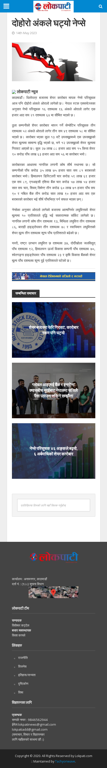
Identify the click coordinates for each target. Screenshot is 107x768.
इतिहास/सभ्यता (27, 675)
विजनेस (22, 666)
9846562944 (37, 719)
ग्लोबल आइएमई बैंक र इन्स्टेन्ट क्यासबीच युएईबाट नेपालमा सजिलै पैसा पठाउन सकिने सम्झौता (53, 390)
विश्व (20, 692)
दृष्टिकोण (23, 683)
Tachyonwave (65, 761)
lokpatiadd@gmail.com (30, 729)
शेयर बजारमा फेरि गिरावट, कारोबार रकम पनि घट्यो (53, 329)
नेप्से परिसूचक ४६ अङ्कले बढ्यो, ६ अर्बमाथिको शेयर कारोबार (54, 450)
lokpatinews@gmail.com (37, 724)
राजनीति (23, 657)
